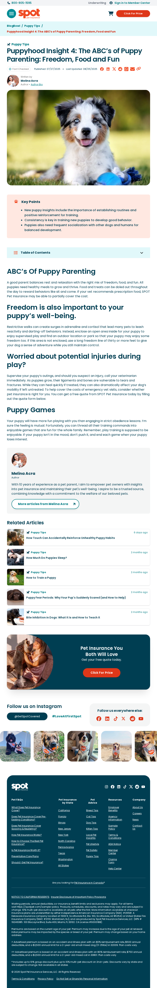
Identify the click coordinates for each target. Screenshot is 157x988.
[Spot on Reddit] (132, 719)
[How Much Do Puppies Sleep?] (78, 557)
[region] (78, 746)
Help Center (115, 868)
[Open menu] (11, 13)
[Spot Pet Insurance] (20, 787)
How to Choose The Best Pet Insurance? (27, 842)
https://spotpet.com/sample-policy (38, 906)
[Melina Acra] (13, 81)
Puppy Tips (92, 856)
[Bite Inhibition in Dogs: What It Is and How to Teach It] (78, 616)
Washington (65, 859)
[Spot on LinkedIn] (107, 719)
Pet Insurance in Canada (89, 882)
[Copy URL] (138, 69)
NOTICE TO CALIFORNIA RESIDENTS (30, 896)
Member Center (113, 852)
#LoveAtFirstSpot (66, 716)
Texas (61, 853)
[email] (132, 69)
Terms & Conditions (114, 836)
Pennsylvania (66, 847)
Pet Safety (91, 850)
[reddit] (120, 69)
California (64, 810)
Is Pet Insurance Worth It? (25, 850)
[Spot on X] (124, 719)
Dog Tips (91, 822)
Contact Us (137, 827)
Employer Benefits (113, 809)
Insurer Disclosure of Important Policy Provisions (78, 896)
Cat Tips (91, 816)
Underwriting (97, 3)
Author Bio (37, 84)
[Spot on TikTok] (116, 719)
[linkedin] (108, 69)
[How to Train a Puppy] (78, 577)
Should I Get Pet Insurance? (27, 862)
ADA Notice (114, 844)
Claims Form (112, 861)
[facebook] (102, 69)
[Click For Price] (111, 13)
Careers (137, 813)
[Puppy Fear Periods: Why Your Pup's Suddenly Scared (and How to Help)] (78, 597)
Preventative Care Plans (25, 856)
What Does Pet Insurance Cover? (25, 809)
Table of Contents (35, 252)
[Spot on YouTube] (141, 719)
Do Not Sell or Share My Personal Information (82, 978)
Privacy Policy (45, 978)
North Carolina (66, 841)
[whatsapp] (126, 69)
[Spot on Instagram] (106, 786)
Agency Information (115, 818)
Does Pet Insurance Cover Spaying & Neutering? (26, 827)
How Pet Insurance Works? (26, 835)
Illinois (61, 822)
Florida (62, 816)
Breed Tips (92, 810)
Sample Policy (113, 827)
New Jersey (64, 828)
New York (63, 835)
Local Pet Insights (91, 836)
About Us (137, 807)
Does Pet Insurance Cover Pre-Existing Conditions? (28, 818)
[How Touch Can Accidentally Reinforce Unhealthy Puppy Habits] (78, 537)
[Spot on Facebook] (99, 719)
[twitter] (114, 69)
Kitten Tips (92, 828)
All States (63, 865)
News (135, 819)
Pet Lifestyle (92, 844)
